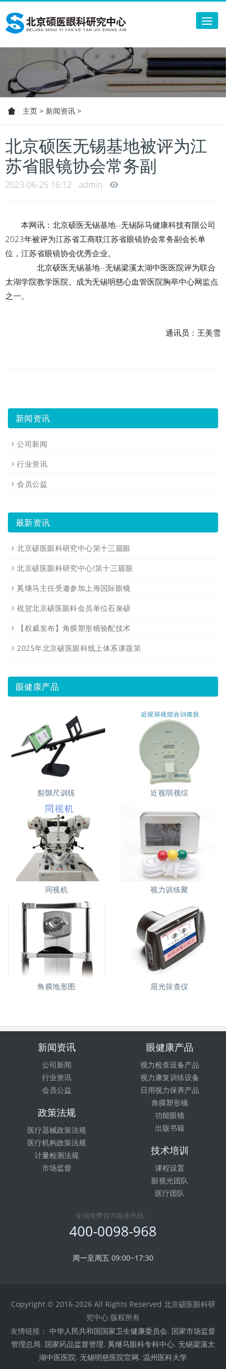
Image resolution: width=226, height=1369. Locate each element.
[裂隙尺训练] (56, 745)
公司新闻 (32, 444)
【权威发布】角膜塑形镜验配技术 (73, 628)
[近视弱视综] (169, 745)
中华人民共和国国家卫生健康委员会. (109, 1331)
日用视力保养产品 (169, 1090)
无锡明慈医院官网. (110, 1357)
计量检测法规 (57, 1155)
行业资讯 (32, 464)
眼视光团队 (169, 1180)
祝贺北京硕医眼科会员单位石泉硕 (73, 608)
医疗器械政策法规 (56, 1130)
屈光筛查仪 (169, 986)
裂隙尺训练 (56, 793)
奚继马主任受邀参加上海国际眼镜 (73, 588)
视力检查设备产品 (169, 1065)
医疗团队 (169, 1193)
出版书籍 (169, 1128)
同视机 (56, 889)
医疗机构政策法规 (56, 1142)
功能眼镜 (169, 1115)
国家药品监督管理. (75, 1344)
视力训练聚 (169, 889)
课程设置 (169, 1168)
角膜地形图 (56, 986)
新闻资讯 (60, 111)
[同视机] (56, 842)
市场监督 (56, 1168)
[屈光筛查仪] (169, 939)
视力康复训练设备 (169, 1077)
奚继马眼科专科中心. (142, 1344)
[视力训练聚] (169, 842)
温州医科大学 (165, 1357)
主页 (30, 111)
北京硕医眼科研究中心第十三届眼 (73, 548)
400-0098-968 (113, 1231)
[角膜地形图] (56, 939)
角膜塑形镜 (169, 1103)
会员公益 (32, 484)
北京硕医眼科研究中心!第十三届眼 (75, 568)
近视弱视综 (169, 793)
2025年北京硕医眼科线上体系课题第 (79, 648)
